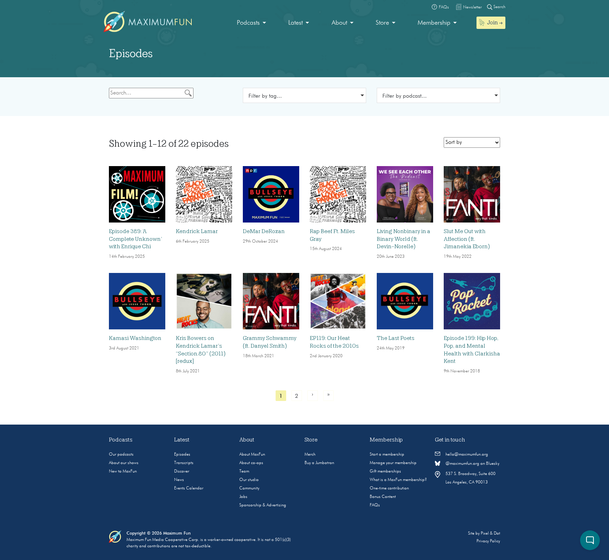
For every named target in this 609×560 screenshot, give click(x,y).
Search (498, 7)
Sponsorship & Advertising (262, 505)
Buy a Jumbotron (319, 463)
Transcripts (183, 463)
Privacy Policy (488, 541)
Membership (434, 23)
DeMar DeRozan (264, 231)
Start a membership (387, 454)
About (339, 23)
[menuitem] (251, 23)
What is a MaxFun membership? (398, 480)
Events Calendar (188, 488)
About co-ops (251, 463)
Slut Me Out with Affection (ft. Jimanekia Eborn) (467, 239)
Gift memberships (385, 471)
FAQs (375, 505)
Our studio (249, 480)
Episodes (182, 454)
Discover (181, 471)
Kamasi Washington (135, 338)
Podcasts (248, 23)
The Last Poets (395, 338)
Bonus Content (383, 497)
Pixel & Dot (490, 533)
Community (249, 488)
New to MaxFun (123, 471)
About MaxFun (252, 454)
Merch (309, 454)
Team (244, 471)
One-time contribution (389, 488)
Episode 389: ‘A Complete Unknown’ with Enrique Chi (135, 239)
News (179, 480)
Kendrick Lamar (197, 231)
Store (382, 23)
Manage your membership (393, 463)
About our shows (124, 463)
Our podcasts (121, 454)
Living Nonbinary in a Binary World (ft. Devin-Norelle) (403, 239)
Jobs (243, 497)
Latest (295, 23)
